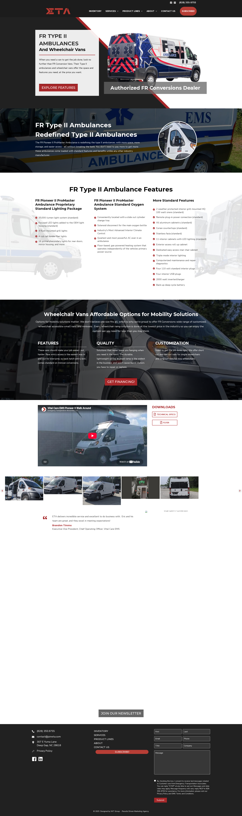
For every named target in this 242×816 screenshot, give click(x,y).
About (150, 11)
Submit (160, 800)
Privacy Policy (162, 793)
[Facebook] (171, 3)
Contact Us (168, 11)
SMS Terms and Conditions (183, 793)
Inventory (95, 11)
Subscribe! (188, 11)
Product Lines (131, 11)
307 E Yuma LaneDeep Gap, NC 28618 (49, 743)
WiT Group (115, 811)
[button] (187, 2)
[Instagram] (175, 3)
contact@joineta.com (49, 736)
